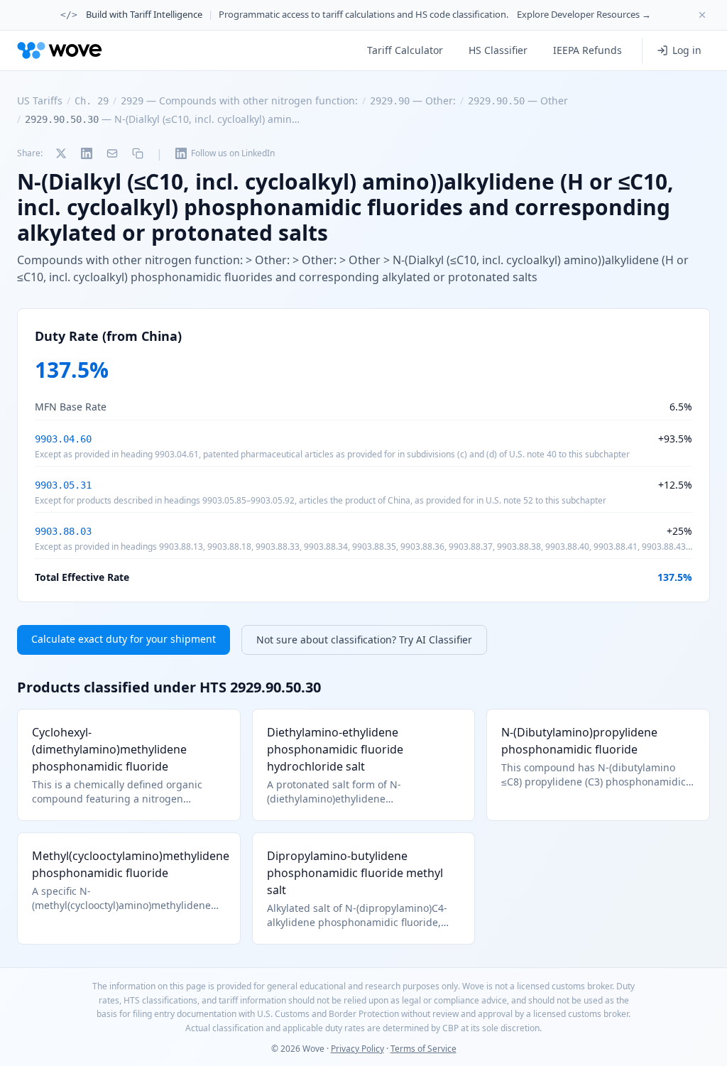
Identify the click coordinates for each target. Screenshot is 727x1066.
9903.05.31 (63, 485)
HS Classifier (498, 50)
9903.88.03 (63, 531)
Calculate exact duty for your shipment (123, 639)
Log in (686, 50)
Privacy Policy (357, 1049)
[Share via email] (112, 153)
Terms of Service (423, 1049)
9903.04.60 (63, 439)
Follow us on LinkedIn (233, 153)
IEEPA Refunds (587, 50)
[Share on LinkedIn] (87, 153)
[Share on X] (61, 153)
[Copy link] (138, 153)
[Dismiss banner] (702, 15)
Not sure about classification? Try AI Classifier (364, 639)
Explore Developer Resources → (584, 14)
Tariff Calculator (405, 50)
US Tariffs (39, 100)
